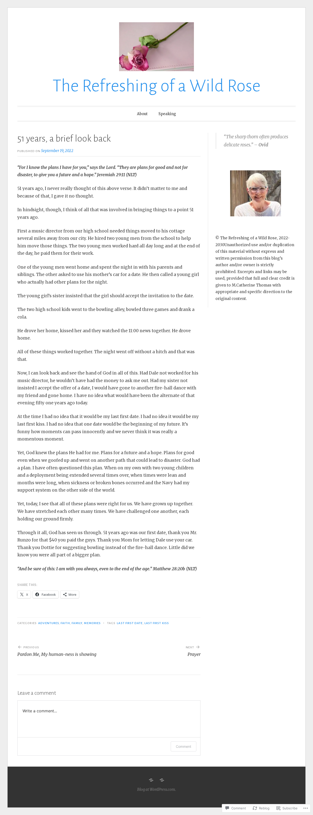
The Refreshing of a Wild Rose (156, 86)
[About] (151, 780)
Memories (92, 623)
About (142, 113)
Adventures (48, 623)
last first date (130, 623)
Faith (65, 623)
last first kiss (157, 623)
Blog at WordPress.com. (156, 789)
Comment (183, 746)
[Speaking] (162, 780)
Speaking (167, 113)
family (77, 623)
